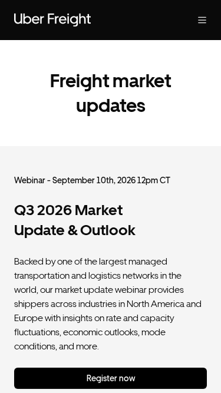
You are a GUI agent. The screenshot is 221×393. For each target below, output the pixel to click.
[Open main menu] (193, 20)
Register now (111, 378)
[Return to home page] (87, 20)
